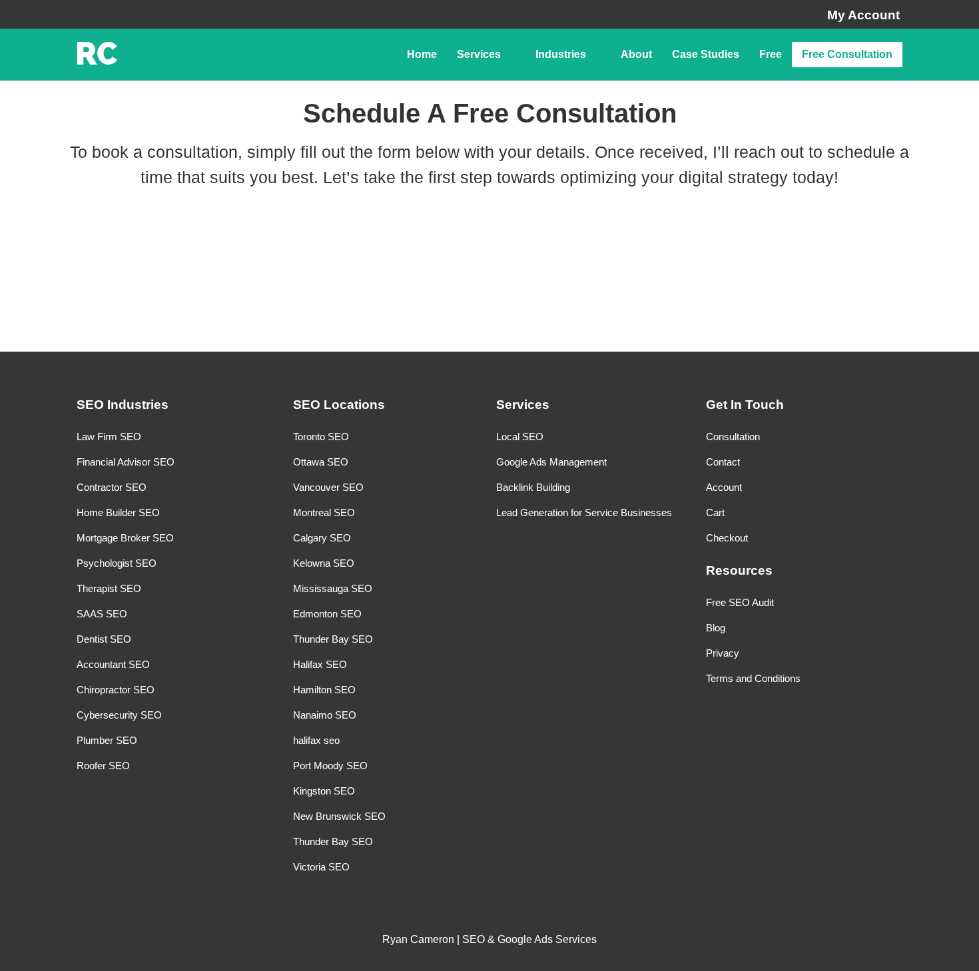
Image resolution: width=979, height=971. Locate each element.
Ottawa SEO (320, 462)
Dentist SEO (104, 639)
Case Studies (705, 54)
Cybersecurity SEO (119, 715)
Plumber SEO (107, 740)
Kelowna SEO (323, 563)
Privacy (722, 653)
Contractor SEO (112, 487)
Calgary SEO (322, 537)
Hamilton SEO (324, 689)
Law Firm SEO (109, 436)
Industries (560, 54)
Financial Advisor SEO (125, 462)
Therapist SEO (109, 588)
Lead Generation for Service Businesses (584, 512)
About (636, 54)
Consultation (733, 436)
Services (479, 54)
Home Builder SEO (118, 512)
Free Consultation (847, 54)
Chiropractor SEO (116, 689)
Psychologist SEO (117, 563)
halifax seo (316, 740)
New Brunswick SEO (339, 816)
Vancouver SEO (328, 487)
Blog (715, 627)
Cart (715, 512)
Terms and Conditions (753, 678)
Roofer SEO (103, 765)
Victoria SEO (321, 866)
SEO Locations (339, 405)
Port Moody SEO (330, 765)
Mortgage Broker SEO (125, 537)
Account (724, 487)
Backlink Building (533, 487)
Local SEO (519, 436)
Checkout (727, 537)
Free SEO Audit (740, 602)
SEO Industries (122, 405)
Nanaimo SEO (324, 715)
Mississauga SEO (332, 588)
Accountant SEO (113, 664)
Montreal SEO (324, 512)
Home (422, 54)
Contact (723, 462)
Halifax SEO (320, 664)
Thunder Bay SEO (333, 639)
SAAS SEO (102, 613)
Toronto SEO (321, 436)
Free (770, 54)
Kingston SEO (324, 791)
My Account (863, 15)
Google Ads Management (551, 462)
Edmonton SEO (327, 613)
